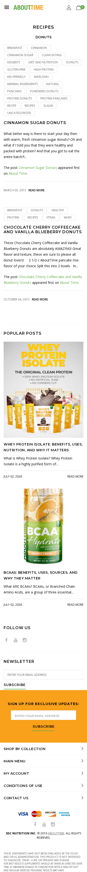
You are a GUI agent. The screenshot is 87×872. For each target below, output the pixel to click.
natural (52, 84)
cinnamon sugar (20, 55)
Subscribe (15, 685)
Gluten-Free (16, 69)
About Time (18, 173)
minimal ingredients (22, 84)
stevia (50, 217)
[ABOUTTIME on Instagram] (24, 640)
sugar (48, 106)
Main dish (41, 77)
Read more (36, 190)
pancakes (14, 91)
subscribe (44, 727)
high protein (44, 69)
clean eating (52, 55)
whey (68, 217)
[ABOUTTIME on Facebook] (6, 640)
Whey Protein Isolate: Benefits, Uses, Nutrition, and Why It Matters (43, 447)
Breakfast (14, 48)
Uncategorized (19, 113)
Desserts (13, 62)
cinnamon (39, 48)
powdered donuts (44, 91)
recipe (11, 106)
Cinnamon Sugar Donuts (35, 122)
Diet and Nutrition (43, 62)
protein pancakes (53, 98)
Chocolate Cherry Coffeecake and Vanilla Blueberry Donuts (43, 229)
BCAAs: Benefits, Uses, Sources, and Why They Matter (41, 575)
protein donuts (19, 98)
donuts (72, 62)
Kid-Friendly (16, 77)
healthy (57, 210)
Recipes (30, 106)
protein (13, 217)
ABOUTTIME (56, 833)
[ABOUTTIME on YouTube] (15, 640)
